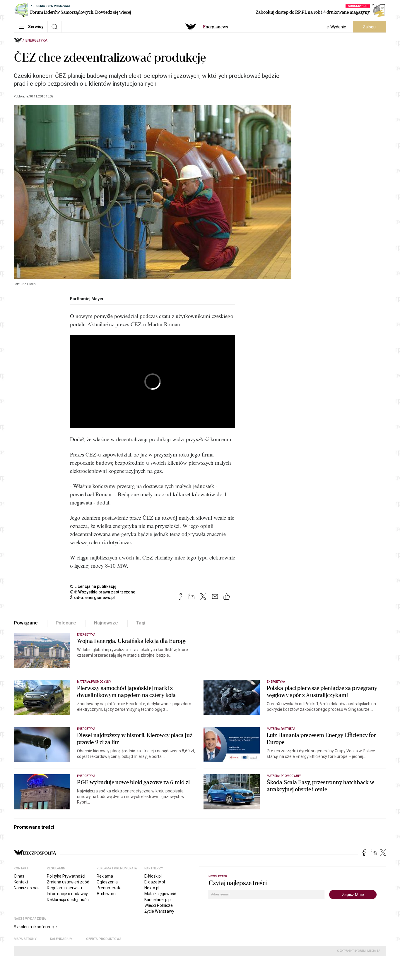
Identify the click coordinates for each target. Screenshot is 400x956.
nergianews (215, 27)
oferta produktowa (104, 939)
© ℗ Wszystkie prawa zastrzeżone (102, 592)
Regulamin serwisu (64, 887)
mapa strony (25, 939)
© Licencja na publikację (93, 586)
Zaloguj (370, 27)
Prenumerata (109, 887)
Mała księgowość (160, 893)
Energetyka (36, 40)
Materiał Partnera (281, 728)
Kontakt (21, 882)
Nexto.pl (151, 887)
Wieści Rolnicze (158, 905)
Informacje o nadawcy (67, 893)
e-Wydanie (336, 27)
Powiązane (26, 623)
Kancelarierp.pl (158, 899)
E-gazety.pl (154, 882)
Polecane (66, 623)
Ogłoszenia (107, 882)
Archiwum (106, 893)
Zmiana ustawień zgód (68, 882)
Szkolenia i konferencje (35, 926)
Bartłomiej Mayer (87, 298)
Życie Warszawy (159, 911)
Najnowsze (106, 623)
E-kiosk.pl (153, 876)
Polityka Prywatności (66, 876)
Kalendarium (61, 939)
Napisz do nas (27, 887)
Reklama (105, 876)
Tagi (140, 623)
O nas (19, 876)
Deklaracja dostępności (68, 899)
